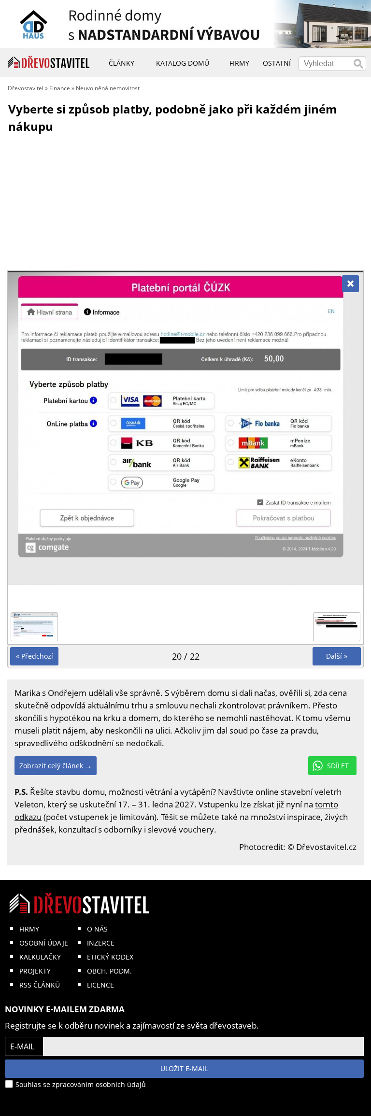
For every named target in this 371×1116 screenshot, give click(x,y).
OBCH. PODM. (109, 970)
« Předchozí (34, 656)
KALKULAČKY (40, 956)
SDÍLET (338, 765)
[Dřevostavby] (48, 62)
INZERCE (100, 942)
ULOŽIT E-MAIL (184, 1068)
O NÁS (97, 928)
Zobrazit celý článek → (55, 765)
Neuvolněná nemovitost (108, 88)
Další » (336, 656)
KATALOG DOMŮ (182, 63)
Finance (59, 88)
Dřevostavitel (25, 88)
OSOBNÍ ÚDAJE (43, 942)
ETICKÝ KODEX (110, 956)
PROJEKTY (35, 970)
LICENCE (100, 984)
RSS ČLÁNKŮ (39, 984)
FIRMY (29, 928)
